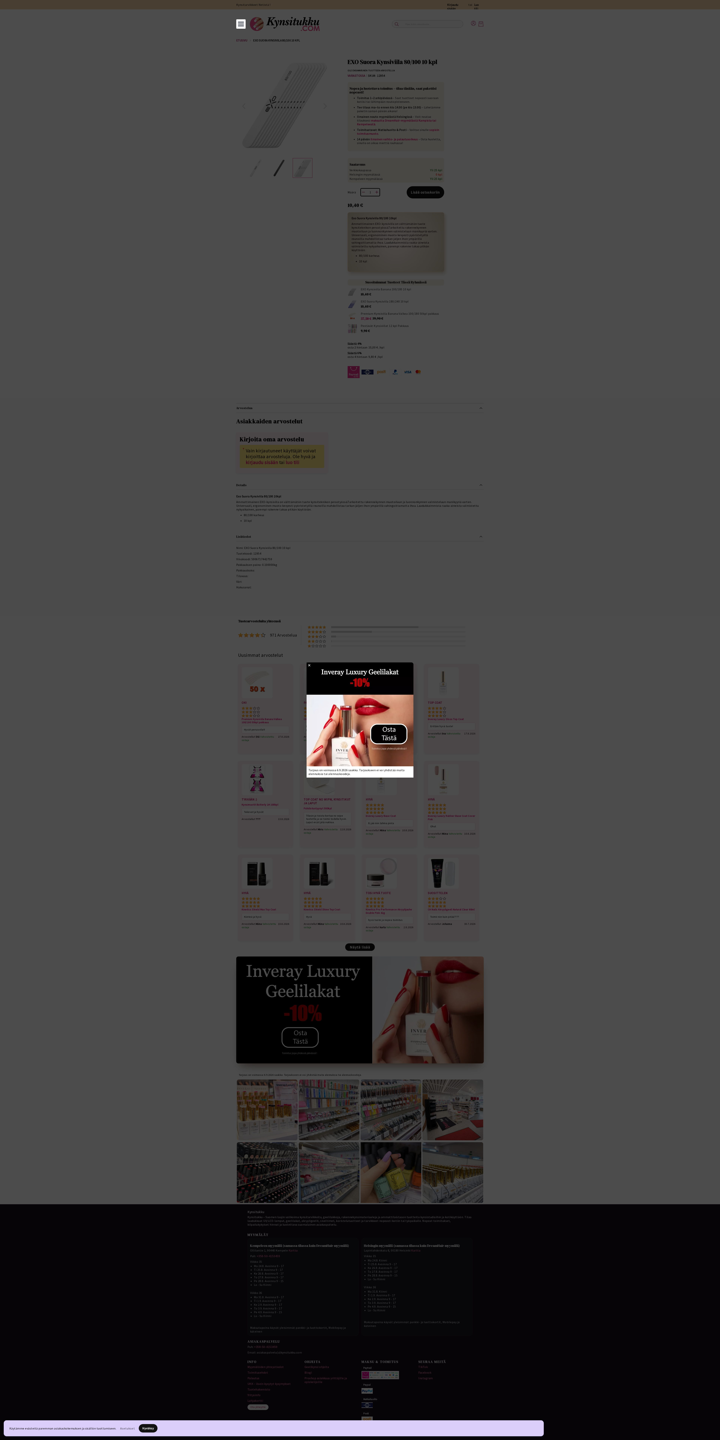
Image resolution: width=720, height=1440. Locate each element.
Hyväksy (148, 1428)
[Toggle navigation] (241, 24)
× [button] (309, 665)
